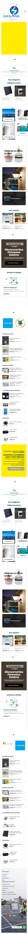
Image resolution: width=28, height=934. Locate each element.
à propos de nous (6, 884)
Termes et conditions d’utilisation (9, 894)
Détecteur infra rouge (14, 816)
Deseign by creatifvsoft (14, 922)
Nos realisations (5, 878)
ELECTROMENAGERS (8, 137)
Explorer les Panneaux (13, 263)
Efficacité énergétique (10, 287)
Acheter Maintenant (15, 198)
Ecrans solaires (8, 119)
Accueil (3, 97)
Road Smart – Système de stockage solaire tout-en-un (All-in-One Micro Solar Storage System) (15, 370)
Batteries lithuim (5, 225)
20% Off (5, 214)
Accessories (17, 97)
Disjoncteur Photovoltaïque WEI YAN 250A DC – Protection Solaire (16, 383)
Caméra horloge (13, 429)
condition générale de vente (8, 886)
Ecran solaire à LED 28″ (14, 402)
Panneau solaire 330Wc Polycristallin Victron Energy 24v (15, 833)
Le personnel (5, 888)
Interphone (11, 824)
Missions (4, 890)
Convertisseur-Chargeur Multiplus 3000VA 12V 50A (15, 410)
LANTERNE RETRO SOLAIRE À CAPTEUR (15, 357)
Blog (3, 880)
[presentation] (13, 59)
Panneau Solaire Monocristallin (11, 97)
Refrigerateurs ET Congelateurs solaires (23, 118)
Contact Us (4, 876)
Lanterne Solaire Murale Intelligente (14, 339)
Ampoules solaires (21, 225)
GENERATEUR (23, 133)
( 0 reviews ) (9, 100)
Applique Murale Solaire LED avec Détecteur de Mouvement (15, 376)
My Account (4, 874)
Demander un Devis (8, 160)
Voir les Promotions (13, 184)
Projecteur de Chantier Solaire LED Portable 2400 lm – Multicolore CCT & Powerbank (16, 395)
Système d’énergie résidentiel (8, 910)
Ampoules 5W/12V (13, 437)
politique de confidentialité (8, 892)
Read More (6, 294)
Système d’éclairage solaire (8, 908)
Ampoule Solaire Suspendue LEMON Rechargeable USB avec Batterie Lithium (16, 350)
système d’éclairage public (8, 906)
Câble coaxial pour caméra (15, 422)
